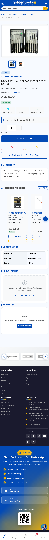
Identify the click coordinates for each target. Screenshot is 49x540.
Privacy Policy (6, 408)
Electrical (4, 387)
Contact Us (5, 402)
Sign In (28, 378)
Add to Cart (26, 138)
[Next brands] (45, 356)
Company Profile (31, 375)
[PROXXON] (27, 356)
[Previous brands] (4, 356)
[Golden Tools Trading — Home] (24, 3)
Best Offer (4, 375)
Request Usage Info (25, 295)
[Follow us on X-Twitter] (33, 442)
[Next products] (45, 218)
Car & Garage (5, 390)
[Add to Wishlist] (12, 147)
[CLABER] (42, 356)
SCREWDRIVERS (26, 14)
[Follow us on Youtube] (44, 436)
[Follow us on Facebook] (33, 436)
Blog (27, 384)
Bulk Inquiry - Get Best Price (26, 155)
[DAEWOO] (13, 356)
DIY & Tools (5, 381)
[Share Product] (36, 147)
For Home (4, 378)
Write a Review (24, 326)
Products (13, 14)
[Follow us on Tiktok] (28, 442)
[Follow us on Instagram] (39, 436)
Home (5, 14)
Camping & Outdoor (7, 384)
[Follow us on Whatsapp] (28, 436)
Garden (3, 393)
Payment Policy (6, 411)
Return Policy (5, 414)
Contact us (29, 381)
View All (42, 188)
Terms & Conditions (7, 405)
